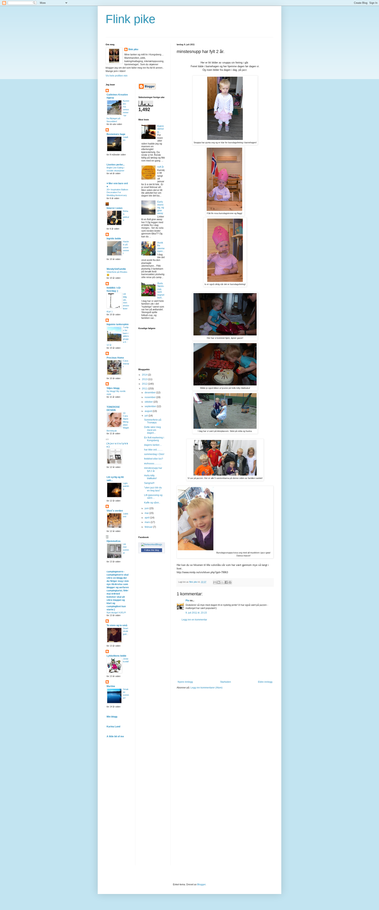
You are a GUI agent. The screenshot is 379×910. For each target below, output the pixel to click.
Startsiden (225, 682)
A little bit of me (115, 736)
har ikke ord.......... (153, 449)
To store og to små (117, 625)
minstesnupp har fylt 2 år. (153, 469)
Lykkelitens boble (116, 655)
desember (150, 392)
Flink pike (130, 19)
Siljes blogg (113, 388)
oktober (149, 401)
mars (148, 522)
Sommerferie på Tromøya (152, 421)
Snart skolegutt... (125, 631)
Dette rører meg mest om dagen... (152, 430)
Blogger (201, 884)
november (150, 397)
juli (146, 415)
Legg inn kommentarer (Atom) (206, 687)
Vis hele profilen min (117, 75)
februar (149, 527)
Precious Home (115, 357)
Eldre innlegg (265, 682)
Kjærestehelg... (160, 129)
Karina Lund (113, 726)
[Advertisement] (225, 651)
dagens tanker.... (153, 445)
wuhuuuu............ (152, 463)
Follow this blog (151, 550)
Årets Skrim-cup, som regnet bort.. (160, 290)
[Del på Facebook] (226, 582)
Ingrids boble (114, 238)
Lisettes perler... (116, 164)
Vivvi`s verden (115, 510)
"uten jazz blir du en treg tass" (153, 489)
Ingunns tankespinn (118, 324)
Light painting (126, 486)
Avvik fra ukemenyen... (161, 247)
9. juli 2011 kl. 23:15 (196, 612)
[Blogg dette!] (219, 582)
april (147, 517)
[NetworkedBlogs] (151, 544)
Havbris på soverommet (126, 247)
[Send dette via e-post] (215, 582)
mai (147, 513)
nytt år (160, 166)
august (149, 411)
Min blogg (112, 716)
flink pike (133, 49)
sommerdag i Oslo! (154, 454)
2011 (145, 388)
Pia (187, 600)
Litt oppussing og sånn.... (153, 496)
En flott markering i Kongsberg (154, 439)
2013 (145, 379)
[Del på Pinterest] (230, 582)
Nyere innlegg (185, 682)
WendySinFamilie (116, 269)
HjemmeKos (114, 541)
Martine (111, 686)
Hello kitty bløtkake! (150, 477)
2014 (145, 374)
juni (147, 508)
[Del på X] (222, 582)
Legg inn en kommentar (194, 619)
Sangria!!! (149, 483)
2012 (145, 383)
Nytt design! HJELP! (116, 612)
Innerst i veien (114, 208)
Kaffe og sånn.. (152, 502)
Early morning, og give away (160, 207)
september (151, 406)
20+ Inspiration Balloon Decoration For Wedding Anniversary (117, 192)
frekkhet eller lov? (153, 458)
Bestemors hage (116, 134)
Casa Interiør (126, 364)
